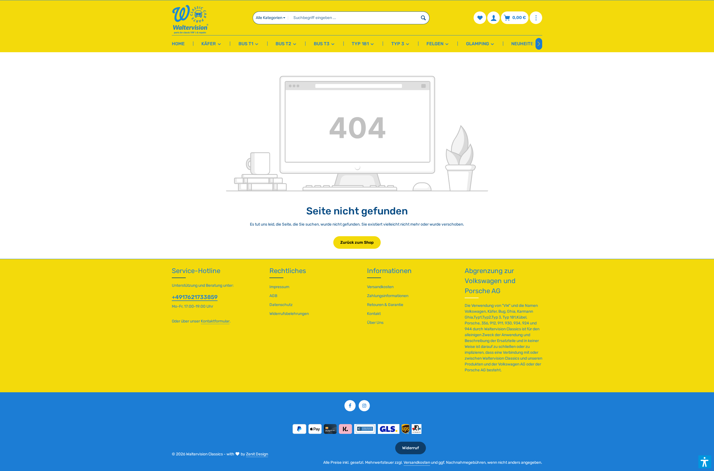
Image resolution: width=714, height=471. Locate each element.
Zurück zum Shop (357, 242)
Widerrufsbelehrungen (289, 313)
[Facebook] (350, 405)
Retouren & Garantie (385, 304)
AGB (273, 295)
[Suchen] (424, 17)
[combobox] (353, 17)
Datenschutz (281, 304)
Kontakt (374, 313)
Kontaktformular (215, 321)
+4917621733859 (195, 297)
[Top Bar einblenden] (536, 17)
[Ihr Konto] (493, 17)
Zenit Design (257, 454)
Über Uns (375, 322)
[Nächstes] (539, 44)
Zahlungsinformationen (387, 295)
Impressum (279, 286)
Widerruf (410, 448)
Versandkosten (380, 286)
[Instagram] (364, 405)
